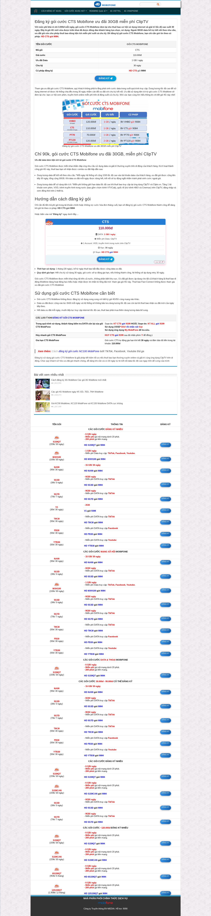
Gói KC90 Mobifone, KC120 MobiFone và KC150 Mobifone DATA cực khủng (87, 403)
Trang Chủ (35, 11)
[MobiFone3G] (105, 3)
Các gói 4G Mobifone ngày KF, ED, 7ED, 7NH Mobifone (77, 391)
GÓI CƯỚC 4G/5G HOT (75, 11)
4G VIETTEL (115, 11)
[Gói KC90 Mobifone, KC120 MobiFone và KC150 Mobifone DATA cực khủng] (42, 407)
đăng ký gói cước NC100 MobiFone (79, 351)
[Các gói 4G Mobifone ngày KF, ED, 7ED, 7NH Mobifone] (42, 395)
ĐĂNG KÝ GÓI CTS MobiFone (68, 317)
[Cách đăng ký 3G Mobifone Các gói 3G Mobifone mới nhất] (42, 383)
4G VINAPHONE (131, 11)
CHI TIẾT (158, 262)
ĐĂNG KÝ (104, 78)
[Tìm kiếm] (158, 4)
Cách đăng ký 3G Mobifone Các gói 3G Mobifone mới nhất (78, 380)
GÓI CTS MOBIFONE (137, 44)
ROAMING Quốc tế (97, 11)
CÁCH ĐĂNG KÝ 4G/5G (51, 11)
